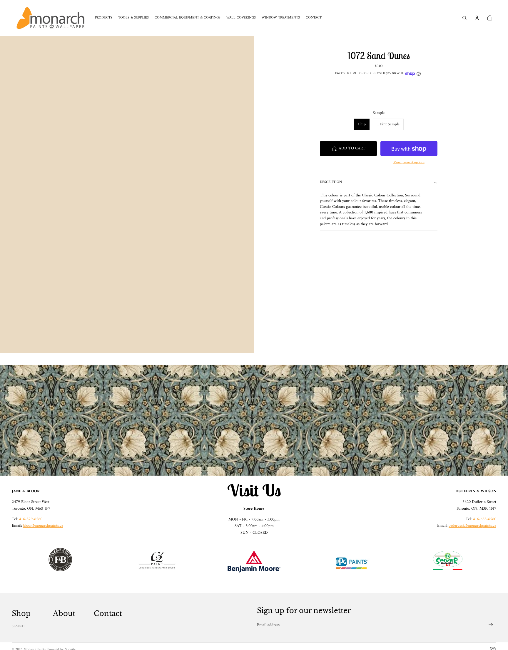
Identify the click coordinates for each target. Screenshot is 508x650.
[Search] (464, 17)
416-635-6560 (484, 519)
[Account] (476, 17)
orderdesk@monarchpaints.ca (472, 525)
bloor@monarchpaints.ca (43, 525)
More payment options (409, 162)
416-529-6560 (30, 519)
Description (331, 182)
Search (18, 626)
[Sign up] (490, 624)
